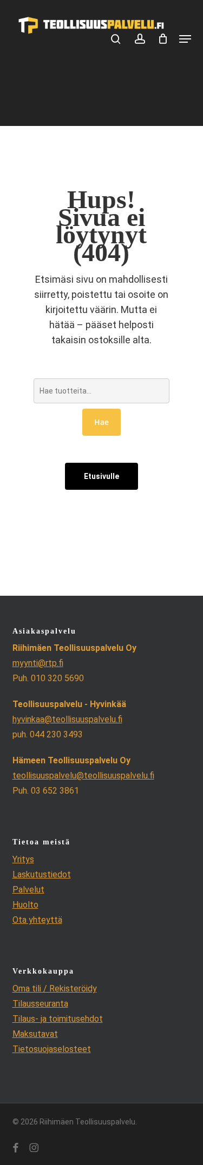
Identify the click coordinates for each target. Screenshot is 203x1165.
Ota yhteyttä (37, 920)
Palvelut (28, 889)
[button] (185, 39)
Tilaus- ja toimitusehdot (57, 1019)
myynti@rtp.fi (37, 663)
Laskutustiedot (41, 874)
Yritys (23, 859)
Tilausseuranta (40, 1003)
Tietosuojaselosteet (51, 1049)
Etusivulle (101, 476)
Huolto (25, 905)
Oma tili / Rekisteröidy (54, 988)
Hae (101, 422)
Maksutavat (35, 1034)
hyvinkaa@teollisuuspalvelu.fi (67, 719)
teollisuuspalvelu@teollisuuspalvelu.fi (83, 775)
